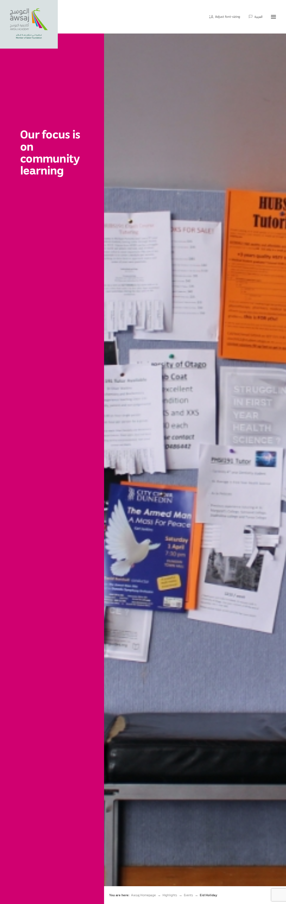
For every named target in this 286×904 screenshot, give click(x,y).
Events (188, 895)
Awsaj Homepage (143, 895)
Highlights (169, 895)
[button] (224, 16)
